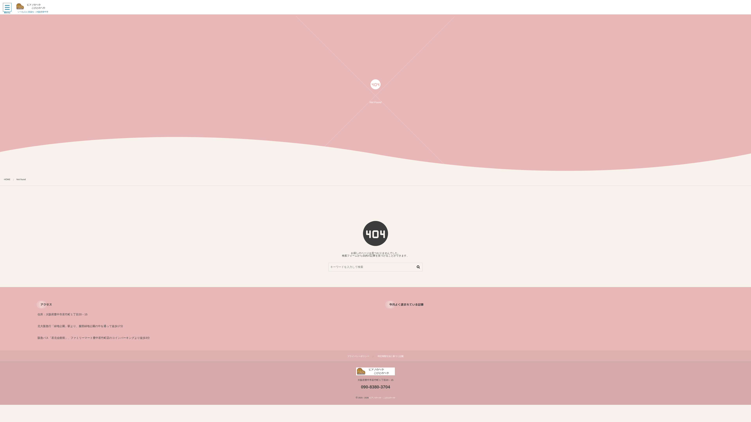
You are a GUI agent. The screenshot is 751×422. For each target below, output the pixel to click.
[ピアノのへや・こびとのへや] (33, 6)
